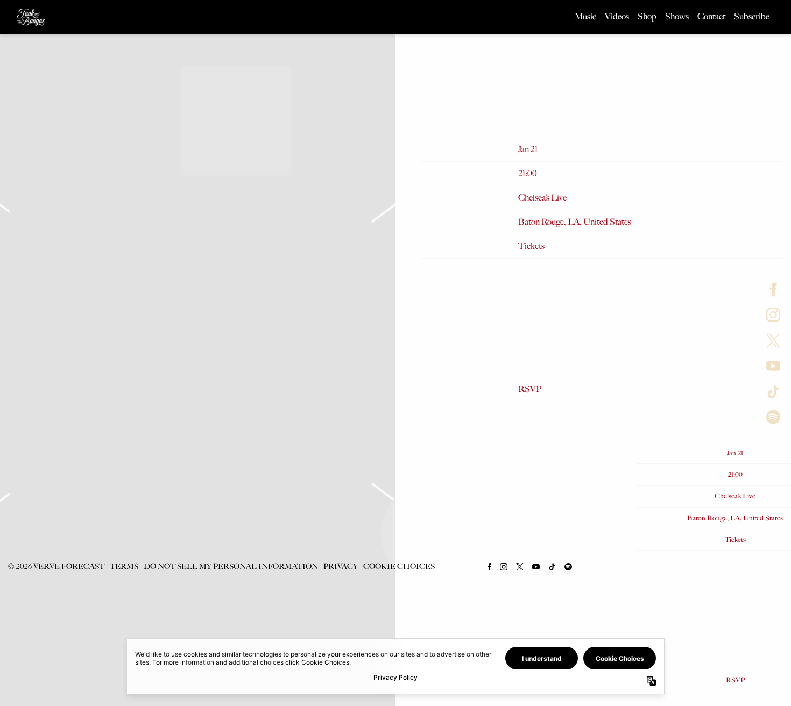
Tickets (531, 246)
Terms (124, 566)
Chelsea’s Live (542, 197)
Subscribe (751, 16)
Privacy (340, 566)
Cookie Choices (399, 566)
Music (585, 16)
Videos (617, 16)
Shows (677, 16)
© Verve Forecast (56, 566)
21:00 (527, 173)
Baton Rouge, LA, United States (574, 222)
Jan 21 (528, 149)
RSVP (530, 389)
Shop (647, 16)
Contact (711, 16)
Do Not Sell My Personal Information (231, 566)
